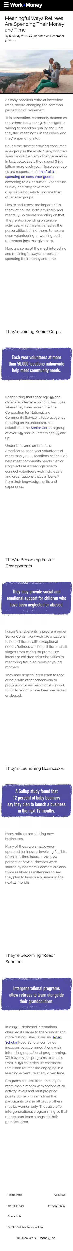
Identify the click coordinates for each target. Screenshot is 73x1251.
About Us (59, 1194)
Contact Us (14, 1216)
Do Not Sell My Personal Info (25, 1227)
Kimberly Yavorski (21, 36)
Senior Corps (41, 428)
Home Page (15, 1194)
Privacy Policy (56, 1205)
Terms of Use (16, 1205)
